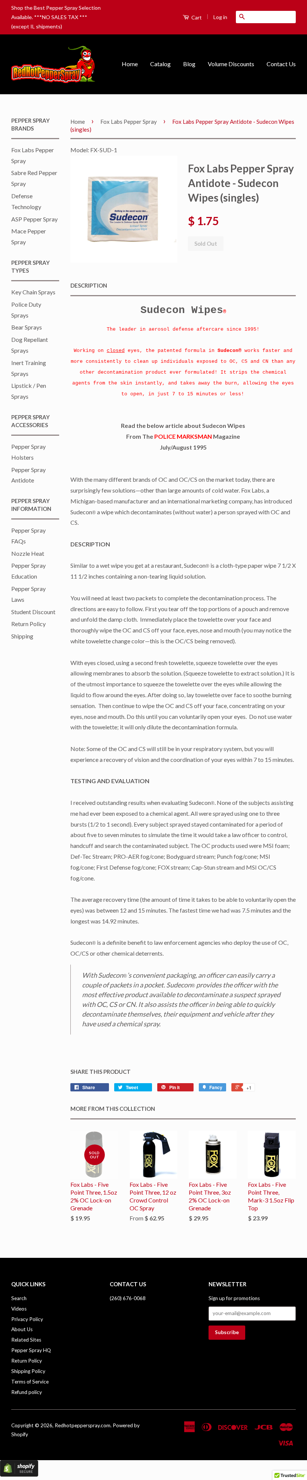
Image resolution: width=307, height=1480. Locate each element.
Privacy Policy (27, 1319)
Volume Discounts (231, 63)
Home (130, 63)
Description (88, 285)
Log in (220, 17)
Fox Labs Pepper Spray (128, 121)
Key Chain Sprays (33, 291)
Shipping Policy (28, 1371)
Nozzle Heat (27, 553)
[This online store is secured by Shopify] (19, 1474)
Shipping (22, 636)
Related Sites (26, 1340)
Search (19, 1298)
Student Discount (33, 611)
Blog (189, 63)
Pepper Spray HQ (31, 1350)
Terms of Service (30, 1382)
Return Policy (28, 623)
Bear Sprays (26, 327)
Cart (196, 17)
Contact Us (281, 63)
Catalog (160, 63)
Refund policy (26, 1392)
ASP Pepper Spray (34, 219)
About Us (22, 1329)
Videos (19, 1309)
